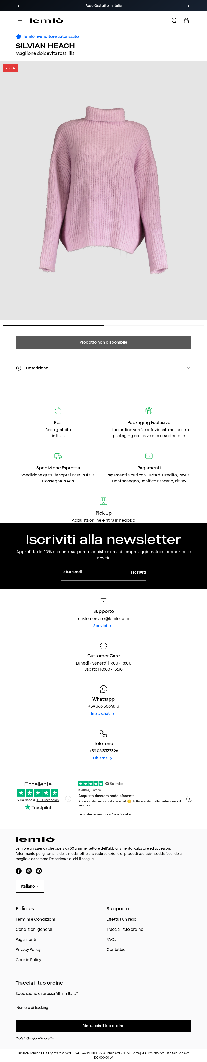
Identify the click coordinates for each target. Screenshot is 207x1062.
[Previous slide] (19, 6)
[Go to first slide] (188, 6)
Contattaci (116, 949)
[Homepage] (46, 20)
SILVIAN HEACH (45, 45)
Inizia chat (100, 713)
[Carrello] (186, 20)
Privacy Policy (28, 949)
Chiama (100, 758)
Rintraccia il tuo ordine (103, 1025)
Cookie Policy (28, 959)
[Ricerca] (174, 20)
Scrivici (100, 625)
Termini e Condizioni (35, 919)
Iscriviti (138, 572)
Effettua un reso (121, 919)
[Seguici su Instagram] (29, 871)
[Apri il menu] (21, 20)
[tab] (53, 325)
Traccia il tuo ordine (125, 929)
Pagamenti (26, 939)
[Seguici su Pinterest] (39, 871)
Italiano (28, 886)
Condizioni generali (34, 929)
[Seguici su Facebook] (19, 871)
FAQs (111, 939)
